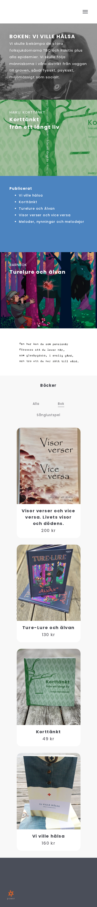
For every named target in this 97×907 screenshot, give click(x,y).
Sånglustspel (48, 415)
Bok (61, 403)
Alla (36, 403)
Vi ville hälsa (31, 195)
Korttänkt (28, 202)
